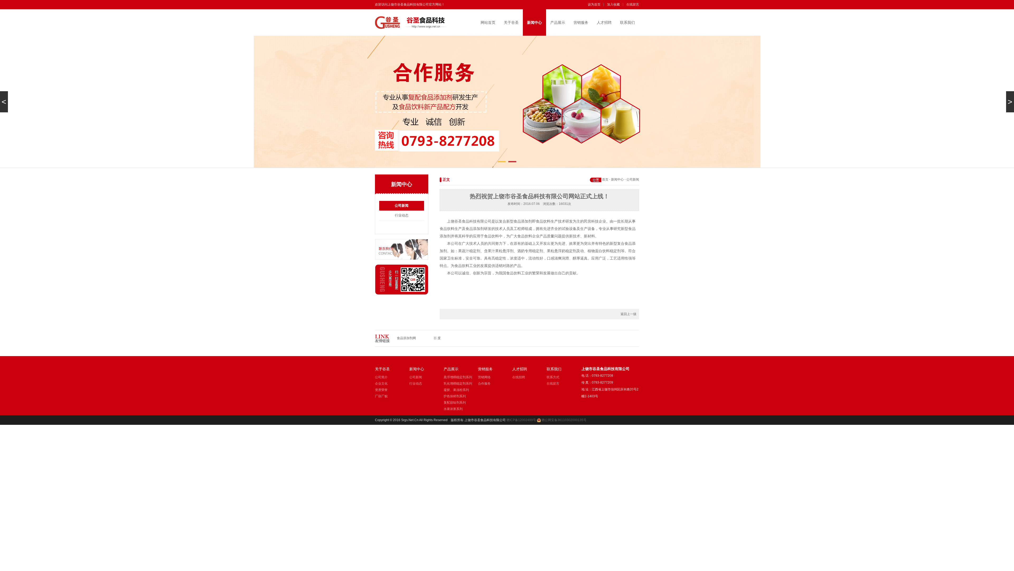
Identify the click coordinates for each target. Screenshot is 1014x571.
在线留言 (632, 4)
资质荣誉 (381, 390)
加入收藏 (613, 4)
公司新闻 (402, 206)
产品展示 (557, 22)
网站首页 (488, 22)
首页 (605, 179)
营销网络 (484, 377)
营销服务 (581, 22)
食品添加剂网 (406, 338)
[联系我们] (401, 259)
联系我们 (627, 22)
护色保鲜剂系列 (455, 396)
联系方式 (553, 377)
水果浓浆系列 (453, 409)
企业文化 (381, 383)
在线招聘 (518, 377)
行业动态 (402, 215)
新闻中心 (534, 22)
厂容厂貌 (381, 396)
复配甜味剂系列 (455, 402)
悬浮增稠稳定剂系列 (458, 377)
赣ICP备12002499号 (521, 420)
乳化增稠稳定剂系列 (458, 383)
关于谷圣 (511, 22)
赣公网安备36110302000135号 (564, 420)
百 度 (437, 338)
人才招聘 (604, 22)
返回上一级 (628, 314)
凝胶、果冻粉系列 (456, 390)
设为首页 (594, 4)
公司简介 (381, 377)
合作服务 (484, 383)
